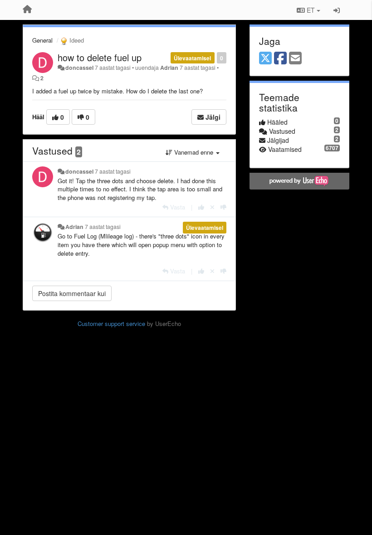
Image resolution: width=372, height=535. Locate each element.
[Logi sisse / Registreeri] (336, 10)
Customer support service (111, 323)
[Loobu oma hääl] (212, 207)
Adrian (169, 67)
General (42, 40)
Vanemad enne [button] (193, 152)
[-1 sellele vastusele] (223, 207)
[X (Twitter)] (265, 58)
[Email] (295, 58)
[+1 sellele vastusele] (201, 207)
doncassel (79, 67)
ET (311, 10)
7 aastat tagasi (113, 171)
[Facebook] (280, 58)
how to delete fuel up (100, 57)
